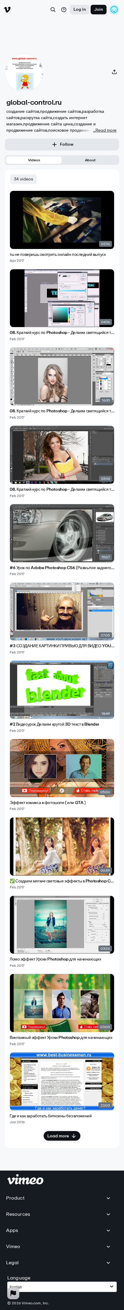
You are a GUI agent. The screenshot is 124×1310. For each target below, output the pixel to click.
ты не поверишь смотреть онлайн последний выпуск (58, 255)
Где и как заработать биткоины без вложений (50, 1116)
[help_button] (64, 9)
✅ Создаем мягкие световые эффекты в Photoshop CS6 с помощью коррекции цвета (62, 881)
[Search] (53, 9)
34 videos (23, 179)
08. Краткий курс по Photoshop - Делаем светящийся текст (62, 333)
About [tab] (90, 160)
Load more (58, 1136)
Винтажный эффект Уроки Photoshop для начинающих (61, 1038)
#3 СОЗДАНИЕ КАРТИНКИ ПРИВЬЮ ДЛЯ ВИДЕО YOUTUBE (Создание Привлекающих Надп (62, 646)
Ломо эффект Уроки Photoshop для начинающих (55, 959)
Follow (66, 144)
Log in (79, 9)
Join (98, 9)
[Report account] (13, 1293)
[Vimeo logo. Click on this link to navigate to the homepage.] (25, 1183)
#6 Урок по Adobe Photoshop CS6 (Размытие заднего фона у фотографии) (62, 568)
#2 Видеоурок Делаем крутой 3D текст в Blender (54, 724)
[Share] (114, 72)
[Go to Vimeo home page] (7, 9)
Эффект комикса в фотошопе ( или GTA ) (47, 803)
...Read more (104, 130)
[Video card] (62, 226)
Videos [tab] (34, 160)
